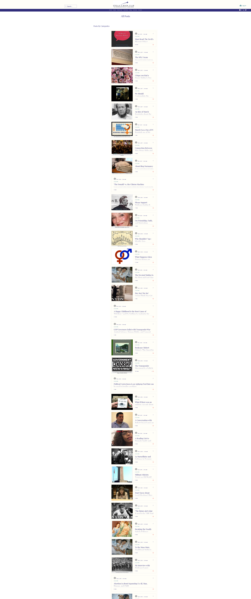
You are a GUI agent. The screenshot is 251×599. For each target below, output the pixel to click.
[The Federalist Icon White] (245, 10)
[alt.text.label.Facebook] (242, 10)
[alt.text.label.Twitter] (240, 10)
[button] (115, 10)
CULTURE (137, 36)
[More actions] (153, 33)
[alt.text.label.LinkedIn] (243, 10)
